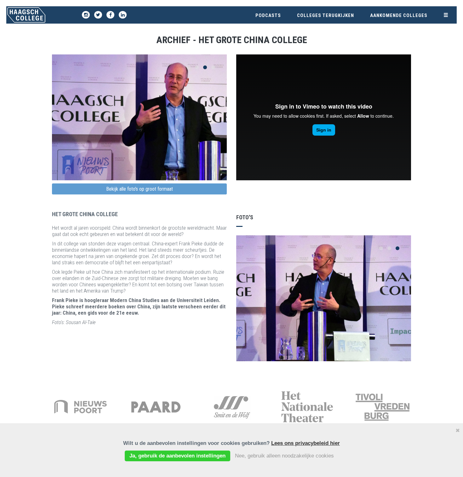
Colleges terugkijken (325, 15)
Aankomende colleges (398, 15)
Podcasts (268, 15)
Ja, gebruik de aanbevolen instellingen (177, 456)
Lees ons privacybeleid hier (305, 443)
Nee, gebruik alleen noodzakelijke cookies (284, 456)
